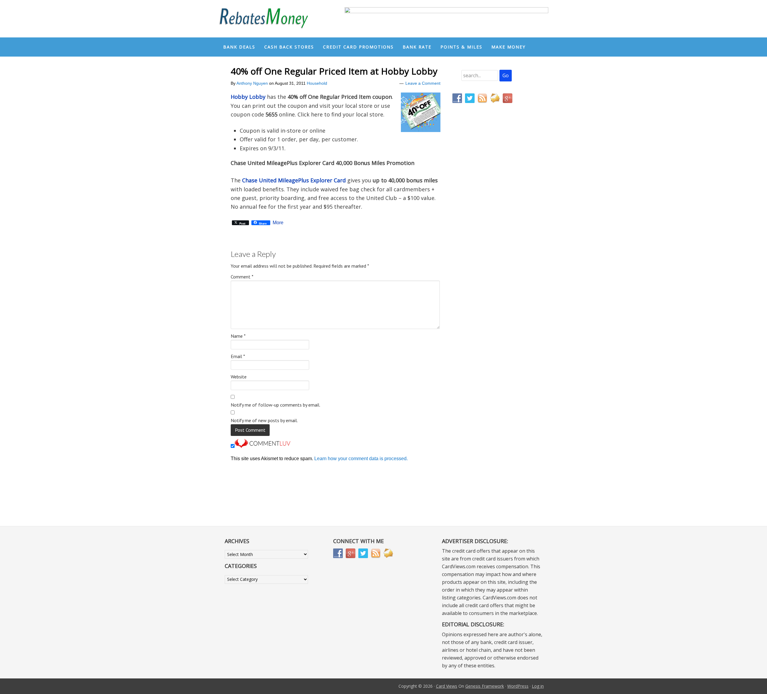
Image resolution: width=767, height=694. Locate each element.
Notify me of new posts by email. (264, 420)
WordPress (518, 686)
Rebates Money (264, 18)
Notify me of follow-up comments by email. (275, 405)
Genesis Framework (484, 686)
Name (238, 336)
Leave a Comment (422, 83)
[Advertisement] (481, 233)
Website (239, 377)
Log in (538, 686)
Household (317, 83)
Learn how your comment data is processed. (361, 458)
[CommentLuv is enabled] (262, 446)
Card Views (446, 686)
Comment (242, 277)
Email (238, 356)
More (278, 222)
